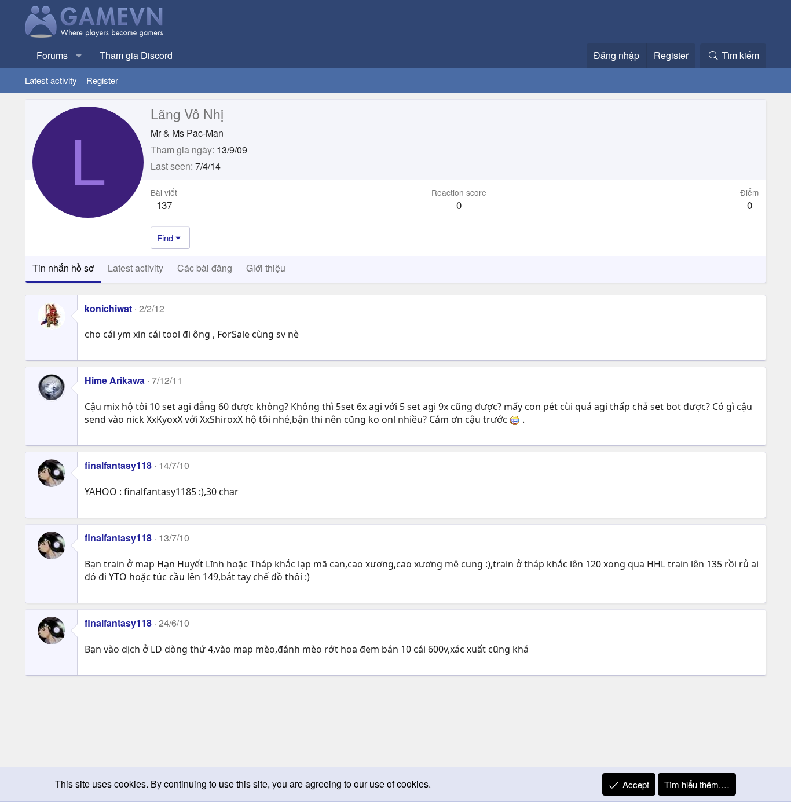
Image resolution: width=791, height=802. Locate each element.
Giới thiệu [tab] (265, 267)
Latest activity (51, 80)
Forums (52, 55)
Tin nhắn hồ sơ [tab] (63, 267)
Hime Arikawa (115, 380)
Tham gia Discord (136, 55)
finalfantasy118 (118, 465)
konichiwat (108, 308)
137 (164, 204)
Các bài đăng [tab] (204, 267)
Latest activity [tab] (135, 267)
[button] (79, 55)
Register (102, 80)
